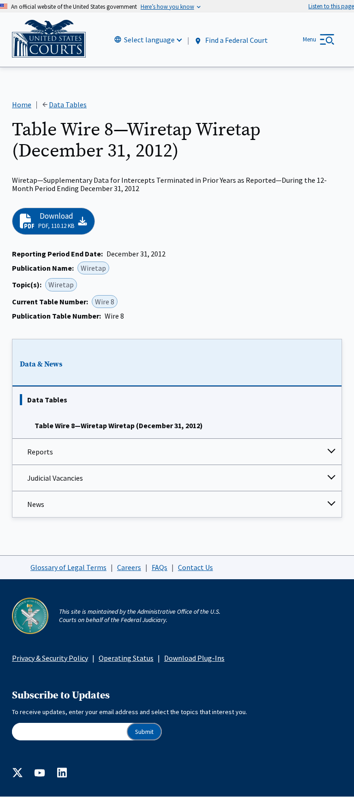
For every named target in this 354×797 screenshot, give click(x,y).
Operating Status (126, 658)
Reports (40, 451)
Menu (309, 39)
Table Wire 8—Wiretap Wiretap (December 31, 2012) (119, 425)
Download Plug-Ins (194, 658)
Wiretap (93, 268)
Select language (149, 39)
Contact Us (195, 567)
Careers (129, 567)
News (35, 504)
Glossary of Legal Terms (68, 567)
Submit (144, 732)
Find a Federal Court (236, 40)
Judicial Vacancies (55, 478)
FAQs (159, 567)
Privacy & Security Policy (50, 658)
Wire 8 (104, 301)
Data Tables (47, 399)
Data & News (41, 364)
